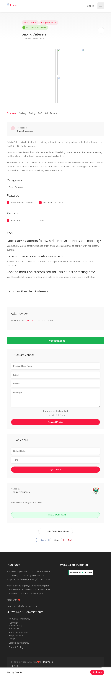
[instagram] (85, 664)
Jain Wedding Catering (22, 202)
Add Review (51, 113)
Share (43, 540)
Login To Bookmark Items (57, 531)
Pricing (32, 113)
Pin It (70, 540)
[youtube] (89, 664)
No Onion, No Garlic (53, 202)
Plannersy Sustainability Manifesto (15, 626)
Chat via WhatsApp (57, 515)
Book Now (97, 672)
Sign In (90, 6)
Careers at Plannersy (19, 643)
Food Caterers (30, 22)
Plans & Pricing (16, 647)
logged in (28, 320)
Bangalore (45, 22)
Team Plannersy (20, 492)
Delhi (53, 22)
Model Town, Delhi (34, 38)
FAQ (40, 113)
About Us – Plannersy (19, 618)
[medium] (98, 664)
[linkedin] (80, 664)
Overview (11, 113)
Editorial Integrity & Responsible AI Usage (18, 635)
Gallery (22, 113)
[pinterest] (94, 664)
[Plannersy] (13, 5)
